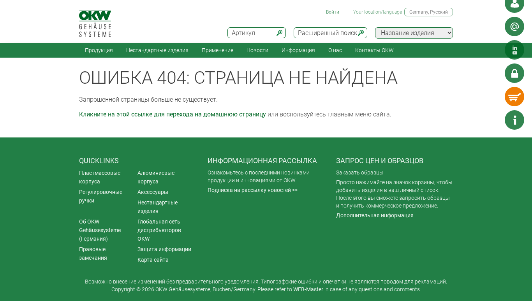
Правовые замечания (93, 253)
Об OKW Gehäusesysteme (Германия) (100, 230)
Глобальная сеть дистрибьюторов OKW (159, 230)
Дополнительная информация (375, 215)
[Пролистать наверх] (491, 120)
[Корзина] (514, 96)
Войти (332, 12)
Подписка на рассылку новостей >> (253, 190)
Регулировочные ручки (100, 196)
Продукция (99, 50)
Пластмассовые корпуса (99, 177)
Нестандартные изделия (157, 50)
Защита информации (164, 249)
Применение (217, 50)
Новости (257, 50)
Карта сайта (153, 260)
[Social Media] (514, 50)
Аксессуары (152, 192)
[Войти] (514, 73)
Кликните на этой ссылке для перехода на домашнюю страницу (172, 114)
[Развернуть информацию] (514, 120)
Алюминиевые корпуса (155, 177)
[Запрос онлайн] (514, 26)
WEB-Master (308, 289)
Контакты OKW (374, 50)
